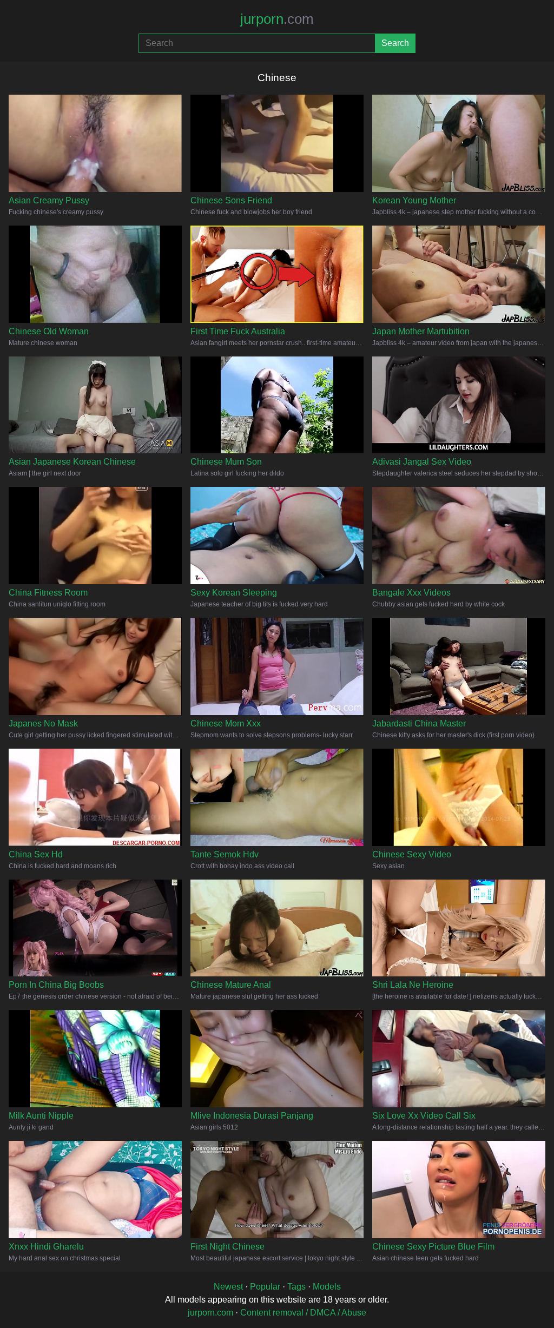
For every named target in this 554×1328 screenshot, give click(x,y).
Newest (228, 1286)
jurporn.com (210, 1312)
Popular (265, 1286)
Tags (296, 1286)
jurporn (277, 19)
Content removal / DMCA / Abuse (303, 1312)
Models (327, 1286)
